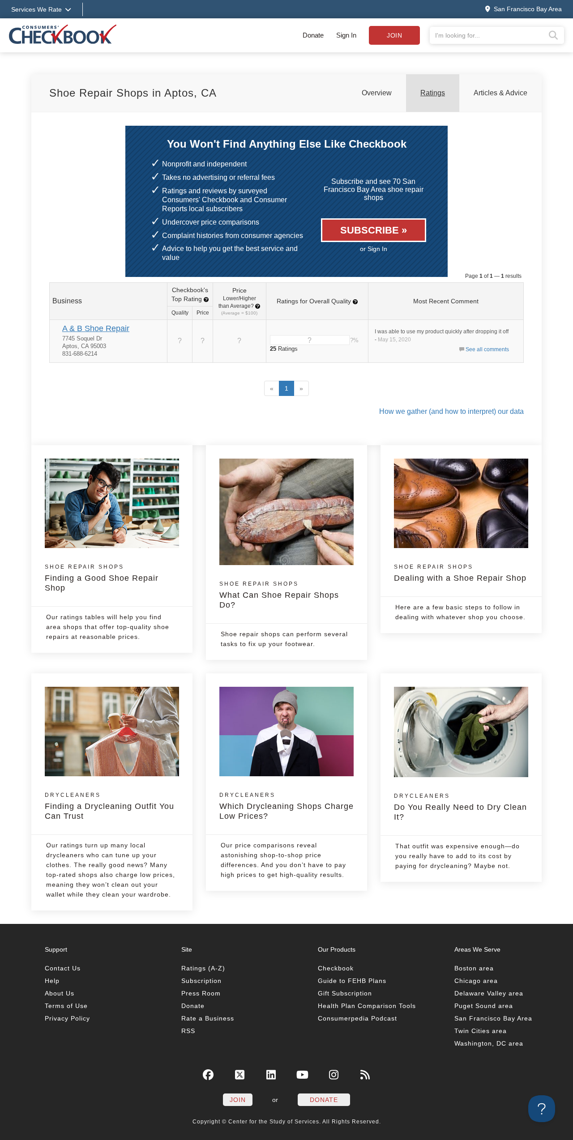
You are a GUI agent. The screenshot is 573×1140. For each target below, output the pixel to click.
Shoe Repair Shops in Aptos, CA (133, 93)
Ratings (432, 93)
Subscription (201, 980)
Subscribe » (373, 230)
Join (394, 35)
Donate (313, 35)
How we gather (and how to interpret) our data (451, 411)
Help (52, 980)
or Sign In (373, 248)
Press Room (201, 993)
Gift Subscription (345, 993)
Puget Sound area (483, 1005)
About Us (59, 993)
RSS (188, 1030)
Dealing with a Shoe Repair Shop (460, 573)
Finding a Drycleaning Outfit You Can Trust (109, 806)
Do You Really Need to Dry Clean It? (460, 807)
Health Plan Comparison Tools (367, 1005)
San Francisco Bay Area (493, 1018)
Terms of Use (66, 1005)
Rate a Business (207, 1018)
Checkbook (336, 968)
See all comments (487, 349)
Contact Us (63, 968)
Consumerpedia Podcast (357, 1018)
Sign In (346, 35)
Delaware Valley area (488, 993)
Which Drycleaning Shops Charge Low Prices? (286, 806)
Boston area (474, 968)
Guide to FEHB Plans (352, 980)
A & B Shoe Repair (95, 328)
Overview (377, 93)
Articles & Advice (500, 93)
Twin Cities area (480, 1030)
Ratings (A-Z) (203, 968)
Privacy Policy (67, 1018)
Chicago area (476, 980)
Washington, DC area (488, 1043)
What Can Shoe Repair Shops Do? (279, 595)
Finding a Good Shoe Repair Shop (101, 578)
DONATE (324, 1099)
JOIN (238, 1099)
